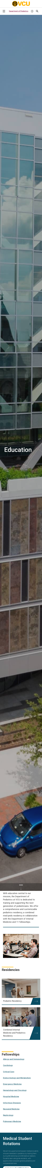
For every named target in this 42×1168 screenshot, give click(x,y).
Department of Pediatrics (18, 11)
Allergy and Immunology (13, 1059)
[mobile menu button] (4, 11)
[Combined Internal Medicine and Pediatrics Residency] (21, 1017)
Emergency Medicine (12, 1084)
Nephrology (8, 1115)
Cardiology (8, 1065)
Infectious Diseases (12, 1103)
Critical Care (8, 1072)
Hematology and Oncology (14, 1090)
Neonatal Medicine (11, 1109)
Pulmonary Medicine (12, 1121)
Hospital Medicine (11, 1096)
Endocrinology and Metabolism (17, 1078)
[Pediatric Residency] (21, 988)
